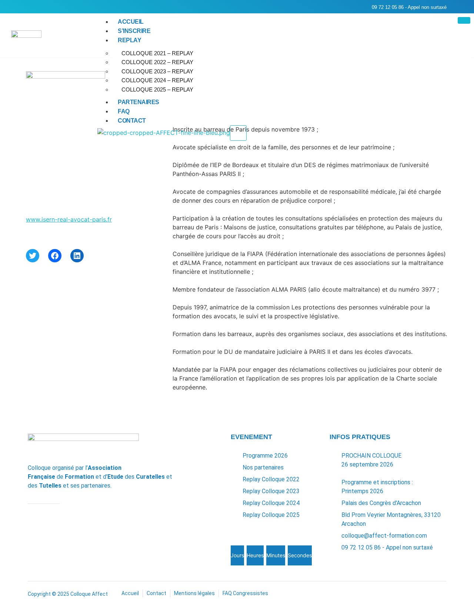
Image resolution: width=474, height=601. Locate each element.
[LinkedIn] (77, 255)
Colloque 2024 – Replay (157, 80)
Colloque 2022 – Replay (157, 62)
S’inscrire (134, 31)
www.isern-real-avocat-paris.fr (69, 219)
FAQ (124, 111)
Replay (129, 40)
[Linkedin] (31, 7)
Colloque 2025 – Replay (157, 89)
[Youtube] (46, 7)
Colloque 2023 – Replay (157, 71)
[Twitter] (32, 255)
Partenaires (138, 102)
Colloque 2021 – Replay (157, 53)
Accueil (131, 22)
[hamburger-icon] (464, 20)
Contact (132, 120)
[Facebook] (54, 255)
